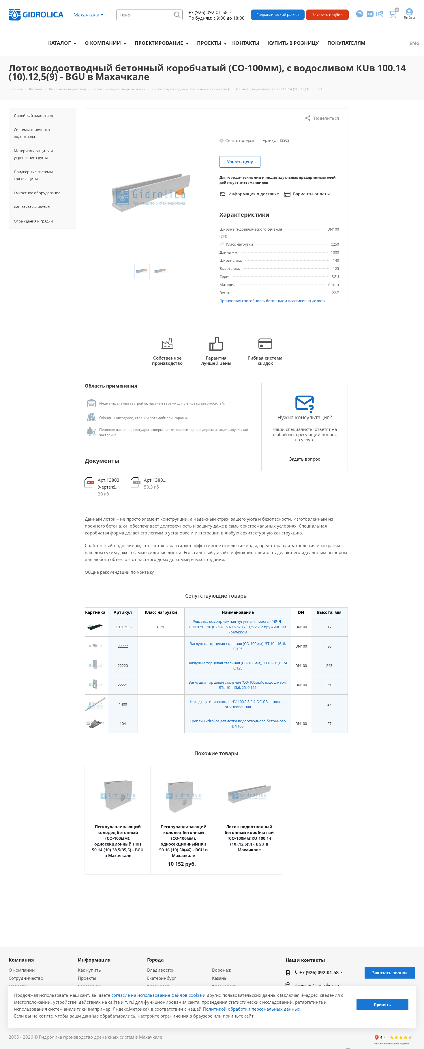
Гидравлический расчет (277, 14)
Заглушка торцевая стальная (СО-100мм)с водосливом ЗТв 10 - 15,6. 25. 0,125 (238, 685)
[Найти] (177, 15)
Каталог (59, 43)
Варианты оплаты (311, 194)
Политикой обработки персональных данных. (252, 1009)
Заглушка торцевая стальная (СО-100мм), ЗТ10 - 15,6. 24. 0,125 (238, 665)
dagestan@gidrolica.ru (317, 985)
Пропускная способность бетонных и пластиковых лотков (271, 300)
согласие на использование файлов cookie (156, 995)
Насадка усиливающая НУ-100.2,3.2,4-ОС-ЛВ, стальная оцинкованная (238, 704)
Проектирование (159, 43)
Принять (382, 1004)
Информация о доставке (253, 194)
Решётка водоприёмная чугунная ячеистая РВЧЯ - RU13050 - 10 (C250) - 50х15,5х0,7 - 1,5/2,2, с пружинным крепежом (237, 626)
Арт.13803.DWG (156, 480)
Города (155, 960)
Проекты (209, 43)
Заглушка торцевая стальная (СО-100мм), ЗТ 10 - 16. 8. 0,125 (238, 646)
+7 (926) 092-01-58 (208, 12)
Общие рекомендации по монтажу (119, 572)
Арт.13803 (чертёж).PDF (110, 483)
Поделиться (326, 118)
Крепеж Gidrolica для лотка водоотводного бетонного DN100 (238, 723)
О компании (103, 43)
